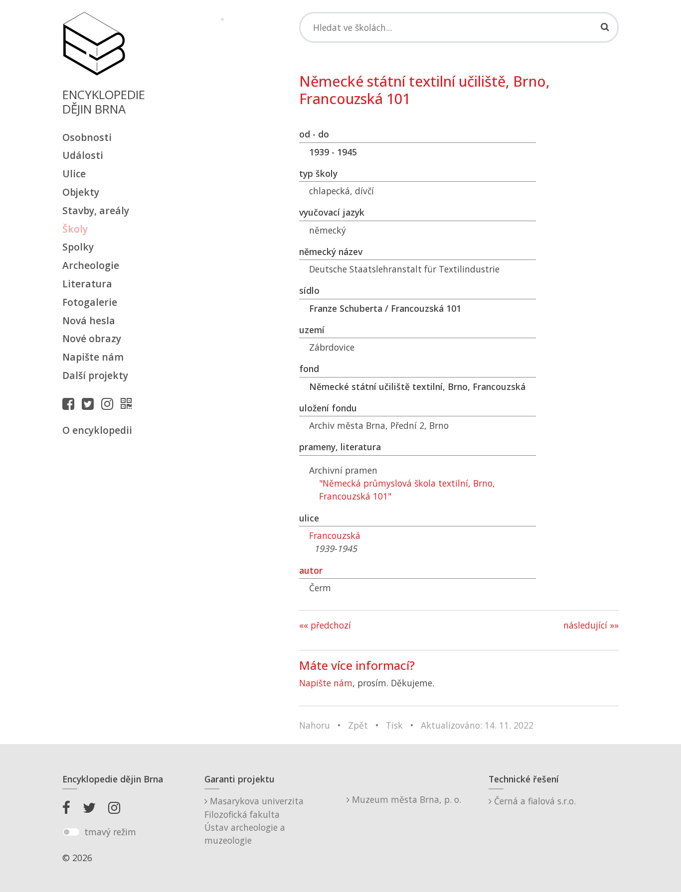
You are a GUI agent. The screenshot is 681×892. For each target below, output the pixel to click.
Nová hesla (88, 320)
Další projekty (95, 375)
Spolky (78, 247)
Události (82, 155)
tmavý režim (110, 832)
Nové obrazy (91, 338)
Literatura (87, 283)
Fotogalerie (89, 302)
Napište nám (93, 357)
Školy (75, 229)
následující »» (591, 625)
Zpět (358, 725)
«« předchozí (325, 625)
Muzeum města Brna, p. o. (405, 799)
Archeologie (90, 265)
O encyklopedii (97, 430)
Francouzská (334, 535)
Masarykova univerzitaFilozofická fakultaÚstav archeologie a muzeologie (254, 820)
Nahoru (314, 725)
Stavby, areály (95, 210)
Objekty (80, 192)
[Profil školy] (129, 403)
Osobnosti (87, 137)
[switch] (71, 832)
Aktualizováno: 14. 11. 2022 (477, 725)
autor (311, 570)
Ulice (74, 173)
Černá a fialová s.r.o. (534, 801)
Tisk (394, 725)
